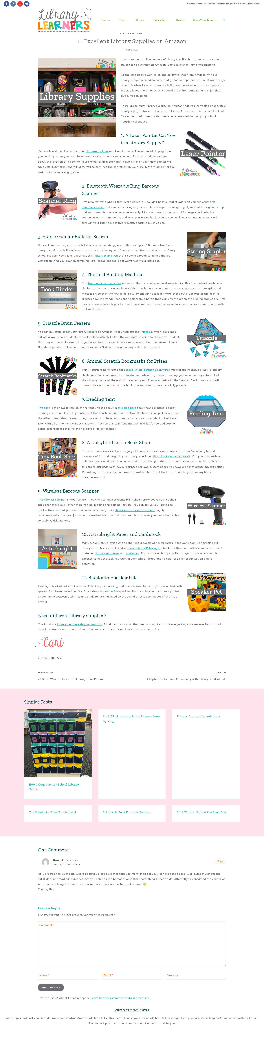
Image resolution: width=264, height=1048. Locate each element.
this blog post (127, 408)
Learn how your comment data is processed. (120, 998)
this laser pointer (97, 151)
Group (180, 20)
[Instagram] (13, 4)
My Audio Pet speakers (115, 591)
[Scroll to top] (256, 1036)
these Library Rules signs (143, 548)
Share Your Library (205, 20)
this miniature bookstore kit (171, 456)
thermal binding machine (104, 283)
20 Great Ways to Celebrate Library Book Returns (71, 676)
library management (132, 34)
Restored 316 (251, 1040)
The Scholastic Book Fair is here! (52, 812)
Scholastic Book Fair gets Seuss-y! (127, 812)
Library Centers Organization (198, 716)
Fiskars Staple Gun (106, 255)
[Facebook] (6, 4)
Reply (220, 861)
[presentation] (58, 743)
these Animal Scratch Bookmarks (148, 369)
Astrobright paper (107, 553)
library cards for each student (135, 510)
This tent (44, 408)
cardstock (132, 553)
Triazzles (146, 331)
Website (172, 975)
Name (44, 975)
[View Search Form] (224, 20)
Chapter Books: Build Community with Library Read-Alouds (186, 676)
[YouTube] (20, 4)
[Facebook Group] (26, 4)
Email (108, 975)
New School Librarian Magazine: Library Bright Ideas (231, 3)
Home (9, 1040)
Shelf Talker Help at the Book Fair (201, 812)
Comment (47, 925)
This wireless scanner (52, 499)
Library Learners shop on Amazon (79, 624)
